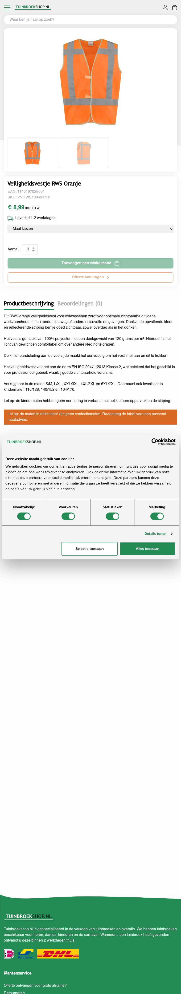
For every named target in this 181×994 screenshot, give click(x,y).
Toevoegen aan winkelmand (86, 263)
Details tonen (155, 534)
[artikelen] (174, 7)
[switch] (68, 516)
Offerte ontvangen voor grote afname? (35, 986)
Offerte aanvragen (88, 277)
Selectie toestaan (89, 549)
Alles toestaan (147, 549)
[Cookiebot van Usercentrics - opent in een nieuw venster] (155, 441)
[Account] (165, 7)
